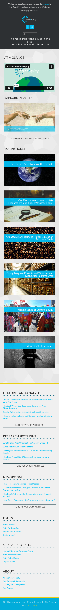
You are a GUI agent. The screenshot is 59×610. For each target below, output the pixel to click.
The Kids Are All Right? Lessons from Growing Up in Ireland (26, 458)
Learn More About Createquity (29, 138)
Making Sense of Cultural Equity (35, 309)
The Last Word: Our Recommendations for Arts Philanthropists (24, 407)
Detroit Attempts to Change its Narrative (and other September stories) (26, 488)
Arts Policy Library (11, 558)
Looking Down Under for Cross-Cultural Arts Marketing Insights (27, 451)
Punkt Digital (30, 605)
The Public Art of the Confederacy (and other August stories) (27, 495)
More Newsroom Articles (29, 507)
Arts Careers (9, 524)
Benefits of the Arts (17, 128)
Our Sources (8, 588)
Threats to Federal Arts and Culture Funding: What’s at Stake (28, 417)
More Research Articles (29, 466)
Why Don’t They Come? (40, 346)
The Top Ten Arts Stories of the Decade (31, 163)
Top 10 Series (9, 561)
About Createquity (11, 578)
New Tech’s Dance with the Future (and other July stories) (29, 500)
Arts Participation (11, 528)
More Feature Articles (29, 425)
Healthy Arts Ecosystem (14, 584)
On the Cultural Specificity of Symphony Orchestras (26, 412)
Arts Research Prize (12, 554)
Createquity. (29, 19)
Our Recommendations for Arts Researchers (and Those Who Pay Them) (30, 201)
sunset (45, 4)
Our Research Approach (14, 581)
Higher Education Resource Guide (18, 551)
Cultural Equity (9, 535)
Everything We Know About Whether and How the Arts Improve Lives (30, 274)
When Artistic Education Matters (18, 446)
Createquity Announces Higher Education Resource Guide (29, 238)
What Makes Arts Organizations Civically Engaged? (26, 443)
